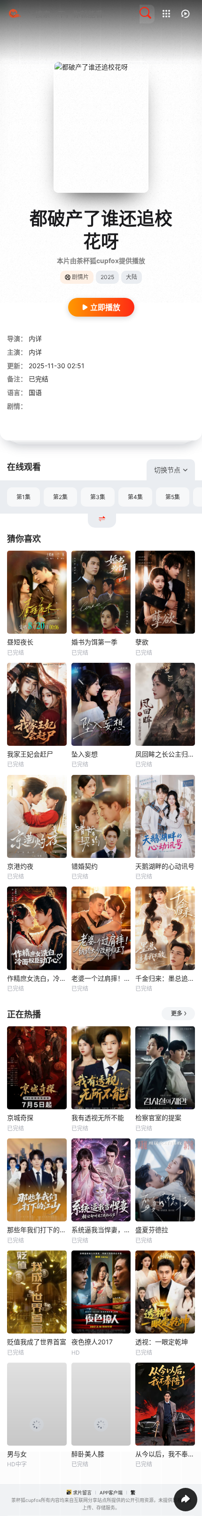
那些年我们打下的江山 (37, 1230)
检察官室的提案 (158, 1118)
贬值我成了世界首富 (36, 1342)
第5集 (172, 496)
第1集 (23, 496)
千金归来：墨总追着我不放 (165, 978)
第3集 (97, 496)
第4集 (135, 496)
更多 (176, 1013)
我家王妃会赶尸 (30, 754)
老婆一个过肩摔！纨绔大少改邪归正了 (101, 978)
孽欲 (141, 642)
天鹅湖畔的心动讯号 (164, 866)
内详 (35, 338)
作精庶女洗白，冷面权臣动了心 (37, 978)
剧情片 (80, 276)
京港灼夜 (20, 866)
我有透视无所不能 (97, 1118)
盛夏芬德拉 (151, 1230)
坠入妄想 (84, 754)
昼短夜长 (20, 642)
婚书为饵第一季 (94, 642)
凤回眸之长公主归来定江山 (165, 754)
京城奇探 (20, 1118)
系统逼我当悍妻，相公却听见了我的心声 (101, 1230)
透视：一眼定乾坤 (161, 1342)
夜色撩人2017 (92, 1342)
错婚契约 (84, 866)
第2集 (60, 496)
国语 (35, 392)
